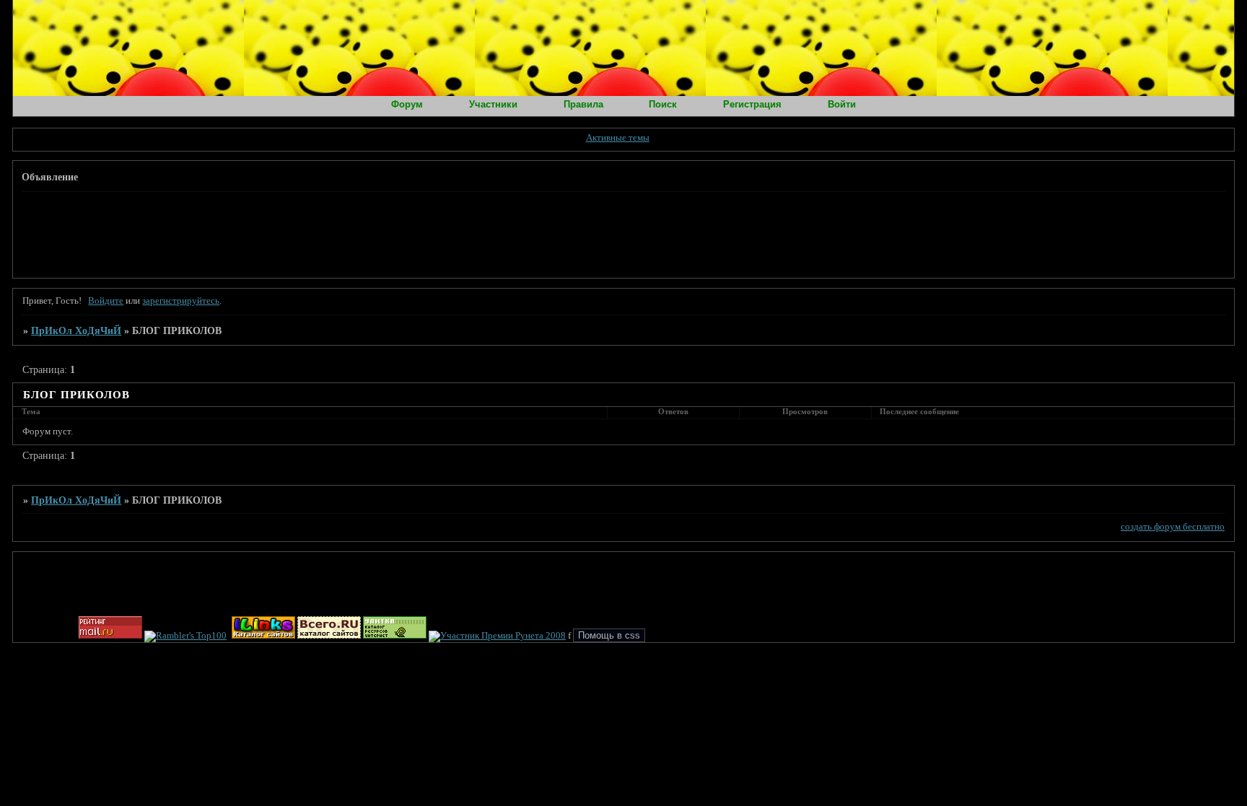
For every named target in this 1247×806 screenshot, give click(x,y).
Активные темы (617, 138)
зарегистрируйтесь (180, 301)
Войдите (105, 301)
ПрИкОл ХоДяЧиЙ (76, 330)
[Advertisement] (285, 233)
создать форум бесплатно (1173, 527)
